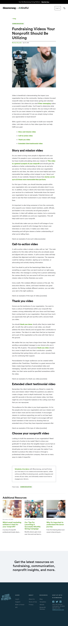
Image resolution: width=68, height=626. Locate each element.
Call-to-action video (25, 136)
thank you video (43, 348)
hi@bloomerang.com (58, 609)
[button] (64, 8)
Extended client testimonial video (30, 143)
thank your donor (26, 324)
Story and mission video (27, 132)
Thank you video (24, 139)
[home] (15, 8)
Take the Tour (45, 2)
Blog (14, 19)
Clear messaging (44, 103)
